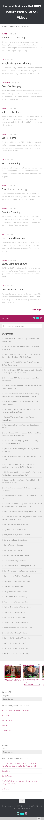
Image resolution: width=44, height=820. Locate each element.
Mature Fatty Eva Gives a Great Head (16, 602)
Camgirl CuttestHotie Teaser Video (15, 591)
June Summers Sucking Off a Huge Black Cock (19, 566)
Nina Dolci (5, 715)
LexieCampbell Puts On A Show (14, 612)
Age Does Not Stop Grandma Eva (15, 530)
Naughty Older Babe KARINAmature (16, 524)
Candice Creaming (11, 212)
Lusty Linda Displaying (13, 238)
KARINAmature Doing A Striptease (15, 560)
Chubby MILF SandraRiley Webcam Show (17, 638)
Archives (4, 748)
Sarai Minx (5, 725)
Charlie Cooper (7, 776)
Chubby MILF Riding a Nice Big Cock (16, 648)
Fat (3, 60)
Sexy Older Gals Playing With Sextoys (16, 633)
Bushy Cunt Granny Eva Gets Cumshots (17, 535)
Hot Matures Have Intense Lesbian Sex (16, 555)
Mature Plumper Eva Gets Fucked (15, 617)
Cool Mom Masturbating (14, 189)
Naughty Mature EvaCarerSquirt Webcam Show (20, 571)
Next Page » (37, 309)
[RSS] (41, 318)
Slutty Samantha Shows (14, 263)
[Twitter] (33, 318)
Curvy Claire (6, 771)
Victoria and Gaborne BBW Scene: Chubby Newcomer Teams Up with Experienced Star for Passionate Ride (20, 764)
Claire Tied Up (9, 137)
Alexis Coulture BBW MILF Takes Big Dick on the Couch (22, 511)
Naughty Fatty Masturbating (16, 63)
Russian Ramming (11, 163)
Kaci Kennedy (6, 730)
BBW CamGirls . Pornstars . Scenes (16, 759)
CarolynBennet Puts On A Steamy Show (17, 581)
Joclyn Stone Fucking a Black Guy (15, 597)
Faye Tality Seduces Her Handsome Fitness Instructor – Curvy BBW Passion (20, 782)
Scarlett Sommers (7, 720)
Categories (5, 695)
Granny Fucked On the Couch (14, 545)
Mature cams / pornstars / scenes (15, 706)
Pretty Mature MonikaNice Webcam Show (18, 628)
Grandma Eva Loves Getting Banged (16, 540)
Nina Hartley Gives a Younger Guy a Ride (15, 710)
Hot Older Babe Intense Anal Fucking (16, 653)
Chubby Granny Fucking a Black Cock (17, 576)
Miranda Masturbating (13, 37)
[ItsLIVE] (37, 318)
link (42, 785)
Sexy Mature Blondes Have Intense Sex (16, 622)
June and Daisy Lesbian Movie (14, 586)
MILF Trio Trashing (11, 111)
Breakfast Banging (11, 86)
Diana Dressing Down (13, 289)
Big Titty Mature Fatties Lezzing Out (15, 643)
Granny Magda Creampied (13, 550)
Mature (4, 34)
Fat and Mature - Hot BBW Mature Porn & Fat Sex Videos (22, 12)
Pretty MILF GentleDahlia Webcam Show (17, 607)
